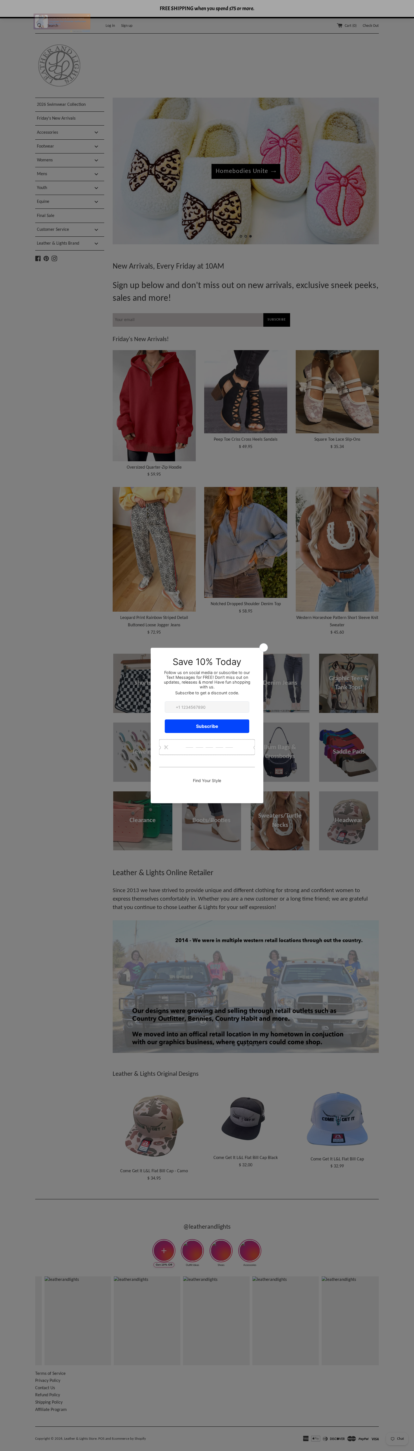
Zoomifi (76, 27)
